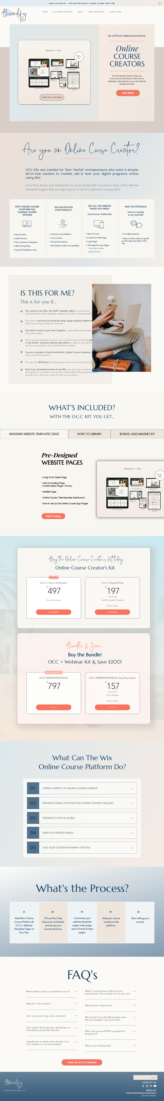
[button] (159, 3)
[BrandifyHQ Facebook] (143, 1085)
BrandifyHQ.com (18, 1090)
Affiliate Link (151, 1090)
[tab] (34, 434)
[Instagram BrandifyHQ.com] (147, 1085)
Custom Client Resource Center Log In (141, 1093)
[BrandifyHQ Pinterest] (151, 1085)
